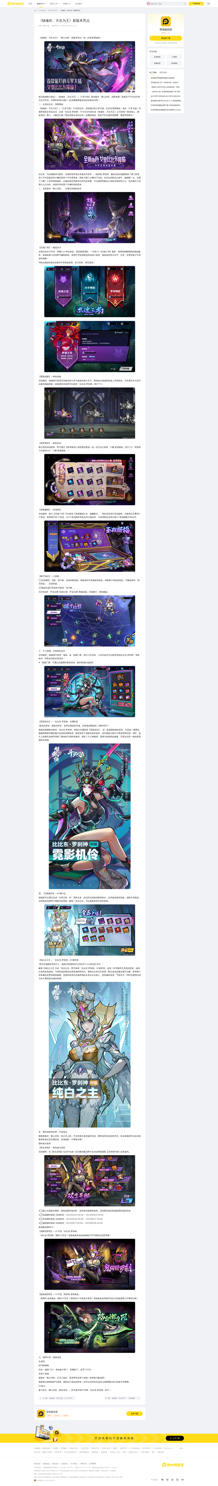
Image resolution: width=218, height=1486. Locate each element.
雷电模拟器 (42, 10)
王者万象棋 (145, 1452)
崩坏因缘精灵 (84, 1452)
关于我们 (74, 1464)
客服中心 (66, 4)
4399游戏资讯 (134, 1448)
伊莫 (124, 1452)
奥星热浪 (95, 1452)
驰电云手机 (74, 1448)
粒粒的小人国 (115, 1452)
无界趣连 (64, 1448)
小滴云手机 (85, 1448)
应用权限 (93, 1463)
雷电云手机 (95, 1448)
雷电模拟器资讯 (53, 10)
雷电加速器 (46, 1448)
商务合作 (55, 1464)
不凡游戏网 (157, 1448)
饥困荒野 (104, 1452)
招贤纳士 (65, 1464)
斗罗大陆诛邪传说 (70, 1452)
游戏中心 (40, 4)
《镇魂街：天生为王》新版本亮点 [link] (70, 10)
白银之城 (58, 1452)
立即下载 (134, 1414)
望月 (153, 1452)
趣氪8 (115, 1448)
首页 (30, 4)
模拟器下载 (165, 38)
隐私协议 (46, 1464)
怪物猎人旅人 (133, 1452)
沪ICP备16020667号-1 (67, 1467)
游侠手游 (123, 1448)
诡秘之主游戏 (47, 1452)
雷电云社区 (106, 1448)
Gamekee (167, 1448)
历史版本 (78, 4)
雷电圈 (55, 1448)
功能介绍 (83, 1463)
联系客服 (113, 1471)
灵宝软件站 (146, 1448)
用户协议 (37, 1464)
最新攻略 (161, 1452)
